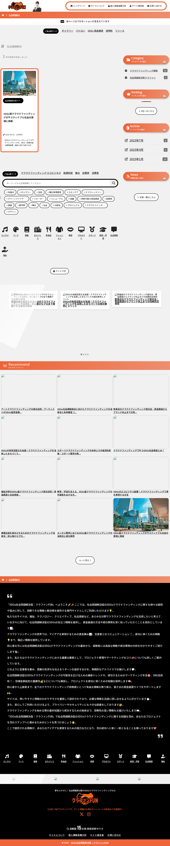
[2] (83, 354)
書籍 (27, 235)
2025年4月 (136, 150)
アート (16, 235)
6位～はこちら (147, 111)
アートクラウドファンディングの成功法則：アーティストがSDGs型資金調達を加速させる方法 (136, 304)
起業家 (85, 173)
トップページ (79, 5)
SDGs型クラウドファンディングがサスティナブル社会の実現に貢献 (84, 300)
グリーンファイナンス (18, 198)
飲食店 (48, 235)
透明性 (109, 30)
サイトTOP (60, 271)
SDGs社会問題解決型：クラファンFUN (89, 842)
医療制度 (68, 173)
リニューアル (57, 198)
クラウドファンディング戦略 (144, 70)
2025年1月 (136, 159)
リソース (119, 30)
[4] (87, 354)
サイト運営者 (137, 5)
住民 (40, 192)
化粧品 (57, 205)
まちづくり (37, 237)
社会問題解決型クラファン (143, 77)
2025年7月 (136, 140)
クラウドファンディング (97, 205)
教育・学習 (103, 237)
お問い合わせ (155, 5)
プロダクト (81, 237)
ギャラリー (67, 30)
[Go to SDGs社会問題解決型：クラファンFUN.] (3, 15)
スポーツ (92, 235)
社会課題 (114, 235)
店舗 (72, 198)
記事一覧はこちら (147, 197)
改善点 (11, 192)
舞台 (77, 173)
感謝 (10, 205)
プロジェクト (74, 205)
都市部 (22, 205)
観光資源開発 (55, 192)
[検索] (113, 183)
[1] (81, 354)
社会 (45, 205)
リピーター (39, 198)
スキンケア (73, 192)
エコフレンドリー (93, 192)
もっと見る (84, 560)
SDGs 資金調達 (95, 30)
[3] (85, 354)
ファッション (59, 237)
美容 (70, 235)
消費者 (95, 173)
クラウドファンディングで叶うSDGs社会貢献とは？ (32, 300)
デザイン (12, 211)
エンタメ (5, 235)
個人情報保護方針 (118, 5)
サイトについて (97, 5)
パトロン (80, 30)
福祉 (5, 255)
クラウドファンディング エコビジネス (41, 173)
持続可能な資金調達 (90, 198)
